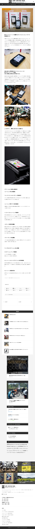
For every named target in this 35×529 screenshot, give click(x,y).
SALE (14, 446)
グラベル (25, 448)
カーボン (16, 448)
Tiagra (17, 446)
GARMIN (16, 444)
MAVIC (23, 444)
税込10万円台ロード (21, 452)
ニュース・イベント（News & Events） (7, 513)
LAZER (21, 444)
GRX (18, 444)
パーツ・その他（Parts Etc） (6, 9)
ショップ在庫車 (22, 450)
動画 (17, 452)
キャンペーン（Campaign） (11, 420)
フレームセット (13, 452)
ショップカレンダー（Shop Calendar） (7, 522)
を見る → (13, 428)
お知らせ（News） (10, 411)
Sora (15, 446)
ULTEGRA (20, 446)
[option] (17, 368)
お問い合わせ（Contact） (5, 524)
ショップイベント (14, 450)
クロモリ (21, 448)
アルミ (25, 446)
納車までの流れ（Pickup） (5, 516)
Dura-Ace (11, 444)
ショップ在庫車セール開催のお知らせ (13, 419)
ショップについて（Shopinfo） (6, 519)
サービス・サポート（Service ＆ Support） (8, 514)
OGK (26, 444)
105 (8, 444)
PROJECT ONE (10, 446)
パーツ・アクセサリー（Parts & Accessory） (8, 511)
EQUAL (14, 444)
